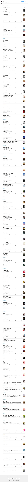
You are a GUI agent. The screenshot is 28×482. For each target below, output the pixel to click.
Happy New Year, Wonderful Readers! (7, 131)
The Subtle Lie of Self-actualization (8, 184)
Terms (15, 476)
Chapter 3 (4, 76)
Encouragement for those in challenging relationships (9, 340)
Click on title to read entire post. (7, 243)
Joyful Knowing (5, 158)
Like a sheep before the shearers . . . (7, 85)
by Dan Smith (4, 223)
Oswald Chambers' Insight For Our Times (8, 185)
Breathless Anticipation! (6, 136)
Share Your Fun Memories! (6, 329)
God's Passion (4, 286)
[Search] (24, 7)
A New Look (4, 367)
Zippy (3, 361)
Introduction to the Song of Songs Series (8, 50)
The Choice (4, 190)
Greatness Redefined (6, 147)
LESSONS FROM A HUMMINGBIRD (8, 173)
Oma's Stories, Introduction (6, 122)
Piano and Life (4, 318)
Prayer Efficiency (5, 302)
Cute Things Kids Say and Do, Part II (7, 217)
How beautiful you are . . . (6, 18)
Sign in (26, 1)
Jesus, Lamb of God (6, 84)
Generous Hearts (5, 429)
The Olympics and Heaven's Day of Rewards (8, 297)
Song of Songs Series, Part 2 (6, 19)
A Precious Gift (4, 163)
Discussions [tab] (8, 7)
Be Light (4, 259)
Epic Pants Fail (5, 401)
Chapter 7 (4, 10)
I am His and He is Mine (6, 110)
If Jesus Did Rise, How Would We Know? (9, 222)
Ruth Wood (6, 11)
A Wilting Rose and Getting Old (7, 422)
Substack (10, 480)
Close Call (4, 449)
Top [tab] (5, 7)
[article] (14, 11)
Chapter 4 (4, 56)
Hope (3, 264)
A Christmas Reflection (5, 275)
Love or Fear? (5, 29)
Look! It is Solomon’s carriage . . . (7, 34)
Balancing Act (5, 205)
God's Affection (5, 60)
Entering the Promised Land (7, 394)
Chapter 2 (4, 91)
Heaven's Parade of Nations (7, 296)
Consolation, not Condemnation (7, 116)
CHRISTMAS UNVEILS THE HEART (8, 387)
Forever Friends (5, 64)
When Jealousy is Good (6, 285)
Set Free (4, 313)
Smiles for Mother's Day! (6, 216)
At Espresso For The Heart (6, 368)
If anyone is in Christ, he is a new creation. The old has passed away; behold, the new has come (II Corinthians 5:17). (12, 351)
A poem (4, 362)
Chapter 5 (4, 41)
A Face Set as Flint (5, 14)
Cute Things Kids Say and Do (7, 328)
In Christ (4, 227)
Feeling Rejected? (5, 339)
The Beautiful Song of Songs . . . (7, 49)
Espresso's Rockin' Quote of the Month (7, 15)
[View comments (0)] (9, 32)
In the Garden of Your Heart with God (8, 415)
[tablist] (6, 7)
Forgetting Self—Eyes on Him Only (8, 95)
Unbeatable (4, 201)
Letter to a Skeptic (5, 253)
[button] (1, 3)
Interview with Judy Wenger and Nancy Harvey (8, 65)
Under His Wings (5, 9)
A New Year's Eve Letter (6, 380)
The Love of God (5, 345)
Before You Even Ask (6, 408)
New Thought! (5, 248)
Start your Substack (12, 478)
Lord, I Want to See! (6, 242)
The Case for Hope (5, 254)
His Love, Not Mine (5, 334)
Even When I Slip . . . (6, 115)
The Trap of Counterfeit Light (6, 174)
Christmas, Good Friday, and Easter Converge (8, 142)
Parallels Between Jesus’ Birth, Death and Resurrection (11, 141)
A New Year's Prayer (6, 130)
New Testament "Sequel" (6, 291)
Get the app (17, 478)
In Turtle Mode (5, 307)
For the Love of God (5, 270)
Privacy (13, 476)
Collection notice (19, 476)
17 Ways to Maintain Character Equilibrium (8, 206)
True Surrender (5, 179)
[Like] (3, 225)
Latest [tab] (4, 7)
